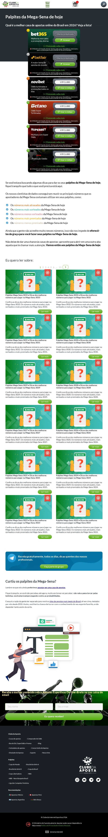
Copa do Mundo (14, 764)
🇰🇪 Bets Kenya (36, 800)
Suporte (33, 753)
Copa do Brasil (33, 769)
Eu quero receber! (54, 716)
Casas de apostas (15, 739)
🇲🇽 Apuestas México (16, 795)
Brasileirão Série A (32, 764)
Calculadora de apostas (17, 748)
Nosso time (46, 753)
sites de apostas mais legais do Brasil (65, 601)
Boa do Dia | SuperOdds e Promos (20, 743)
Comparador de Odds (34, 739)
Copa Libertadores (15, 774)
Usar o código (66, 88)
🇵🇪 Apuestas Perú (36, 795)
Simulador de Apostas (16, 753)
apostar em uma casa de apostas (51, 587)
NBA (29, 774)
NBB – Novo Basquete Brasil (18, 778)
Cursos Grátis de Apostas (40, 748)
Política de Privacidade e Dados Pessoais (55, 825)
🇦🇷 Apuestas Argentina (17, 800)
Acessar (66, 40)
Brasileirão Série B (15, 769)
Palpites (11, 760)
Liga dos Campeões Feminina (19, 783)
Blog (39, 743)
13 (60, 267)
